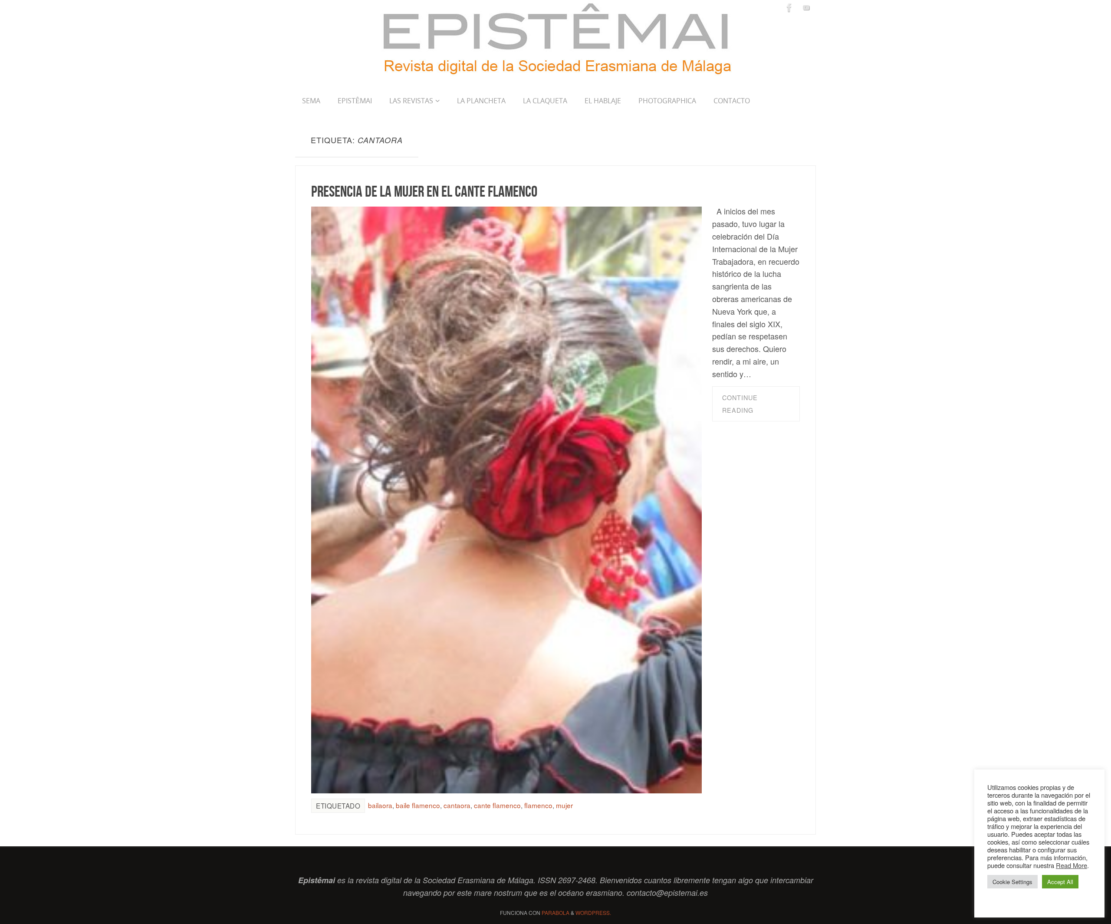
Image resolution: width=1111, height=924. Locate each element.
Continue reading (740, 403)
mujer (564, 805)
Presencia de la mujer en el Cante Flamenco (424, 191)
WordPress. (593, 912)
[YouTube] (806, 7)
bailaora (380, 805)
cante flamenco (497, 805)
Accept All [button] (1060, 882)
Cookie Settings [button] (1012, 882)
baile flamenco (418, 805)
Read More (1071, 865)
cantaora (457, 805)
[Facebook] (789, 7)
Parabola (555, 912)
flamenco (538, 805)
